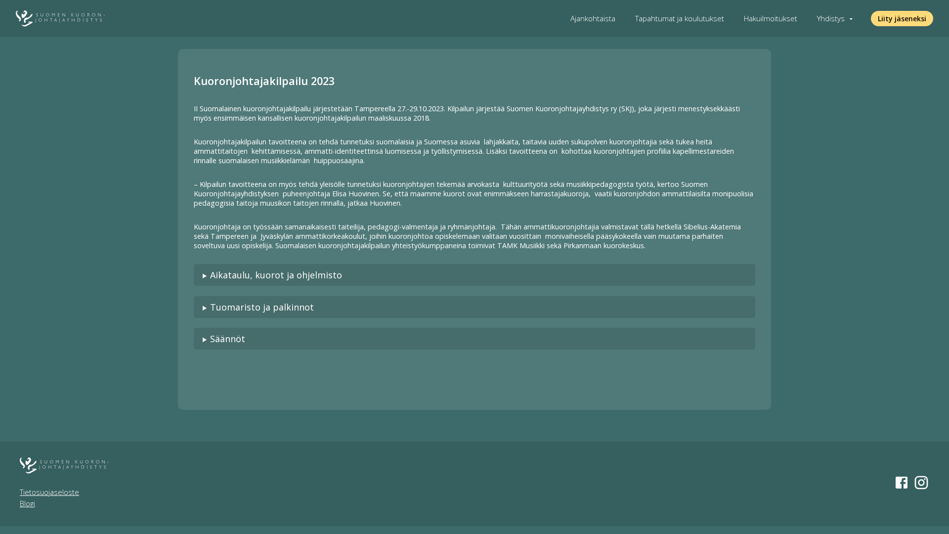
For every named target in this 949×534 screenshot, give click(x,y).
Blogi (27, 503)
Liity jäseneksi (902, 18)
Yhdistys (831, 18)
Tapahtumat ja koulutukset (679, 18)
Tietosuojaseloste (49, 492)
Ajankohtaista (592, 18)
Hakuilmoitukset (770, 18)
